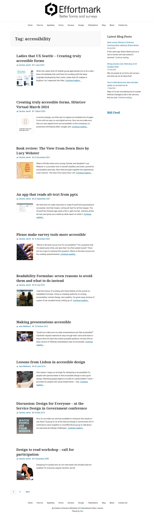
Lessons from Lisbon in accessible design (50, 362)
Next (28, 492)
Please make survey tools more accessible (51, 234)
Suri (81, 511)
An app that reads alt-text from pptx (47, 194)
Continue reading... (122, 57)
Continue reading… (73, 80)
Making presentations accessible (43, 322)
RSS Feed (113, 112)
